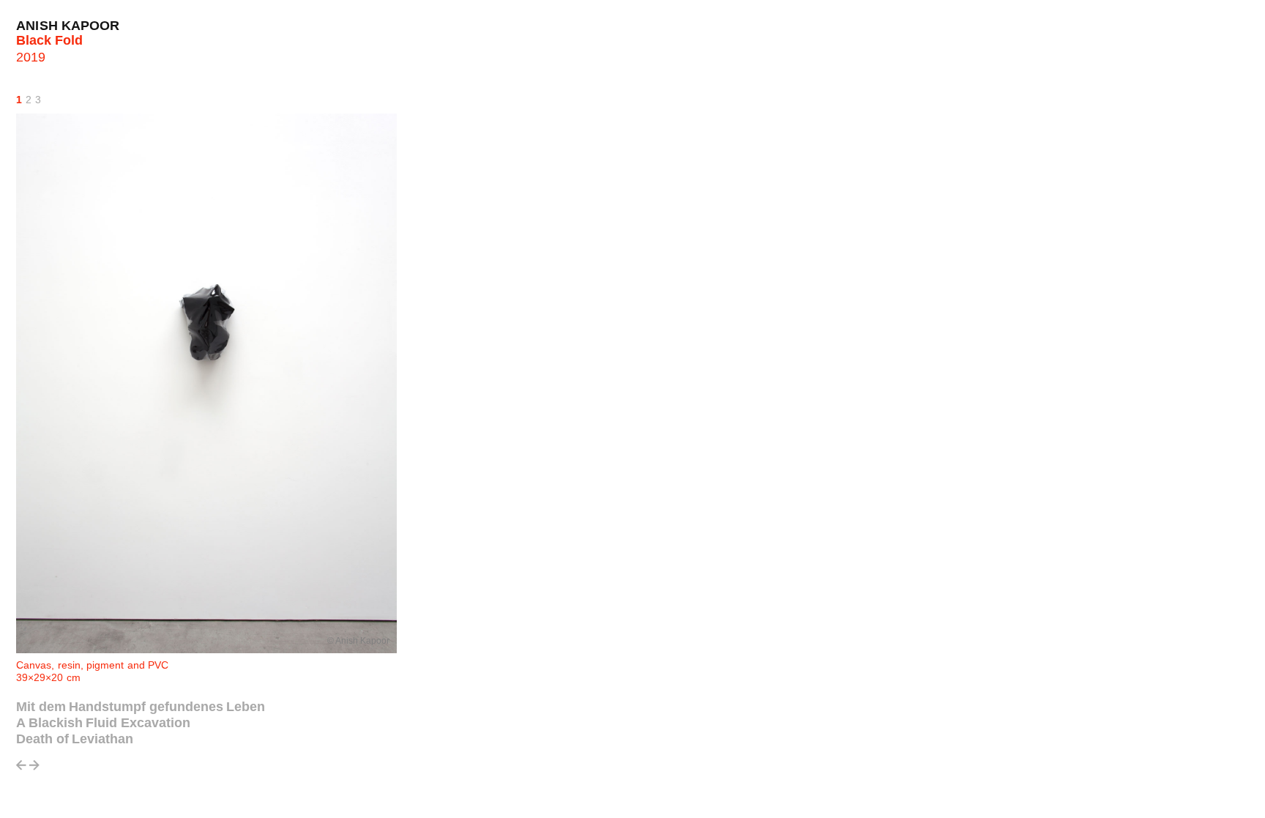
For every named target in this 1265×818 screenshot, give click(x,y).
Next (34, 769)
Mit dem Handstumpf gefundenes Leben (140, 706)
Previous (21, 769)
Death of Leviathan (74, 739)
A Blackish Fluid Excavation (103, 722)
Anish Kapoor (68, 25)
